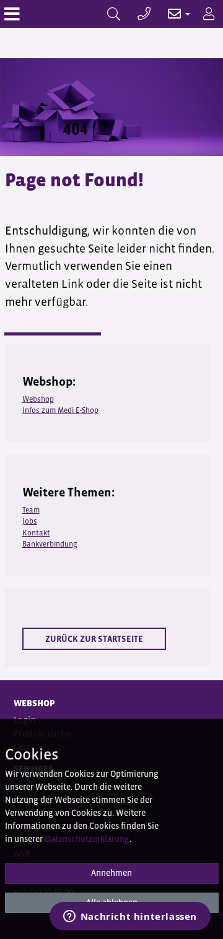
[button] (172, 13)
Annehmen (111, 873)
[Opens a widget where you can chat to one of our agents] (130, 917)
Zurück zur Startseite (94, 639)
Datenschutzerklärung (87, 839)
